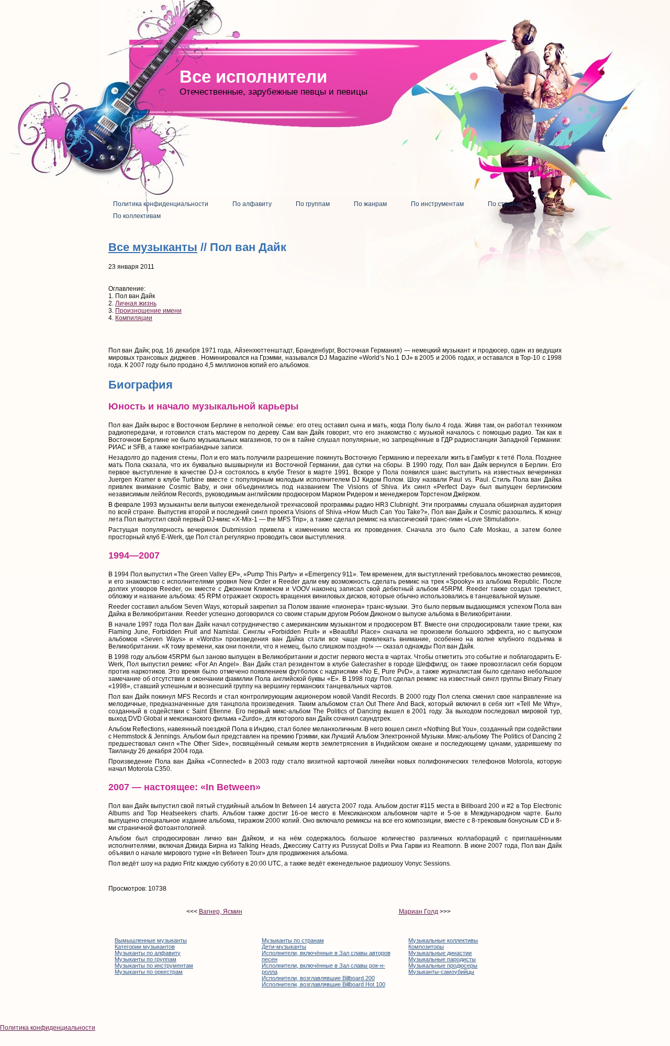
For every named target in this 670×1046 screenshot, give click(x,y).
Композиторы (426, 946)
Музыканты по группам (145, 959)
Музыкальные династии (440, 953)
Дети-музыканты (284, 946)
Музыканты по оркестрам (149, 972)
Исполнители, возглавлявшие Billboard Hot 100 (323, 984)
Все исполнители (253, 76)
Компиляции (133, 318)
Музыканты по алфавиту (148, 953)
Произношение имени (148, 310)
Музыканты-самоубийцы (441, 972)
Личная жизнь (136, 303)
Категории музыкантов (145, 946)
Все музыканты (152, 247)
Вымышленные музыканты (151, 940)
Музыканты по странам (293, 940)
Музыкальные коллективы (443, 940)
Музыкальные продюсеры (442, 965)
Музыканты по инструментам (154, 965)
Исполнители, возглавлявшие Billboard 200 (318, 978)
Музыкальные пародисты (442, 959)
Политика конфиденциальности (47, 1027)
